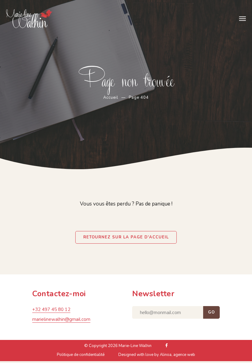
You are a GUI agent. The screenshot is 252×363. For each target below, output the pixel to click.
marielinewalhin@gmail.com (61, 319)
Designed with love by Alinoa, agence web (156, 354)
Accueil (110, 97)
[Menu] (242, 18)
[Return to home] (36, 19)
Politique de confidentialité (80, 354)
